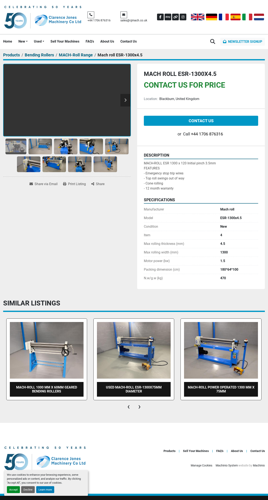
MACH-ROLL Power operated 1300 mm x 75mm (133, 389)
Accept (13, 489)
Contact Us (128, 41)
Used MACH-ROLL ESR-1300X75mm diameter (46, 389)
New (21, 41)
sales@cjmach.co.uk (133, 20)
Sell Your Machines (64, 41)
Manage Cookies (201, 465)
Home (7, 41)
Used (38, 41)
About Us (107, 41)
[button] (23, 41)
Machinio (259, 465)
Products (169, 451)
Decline (27, 489)
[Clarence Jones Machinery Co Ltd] (45, 458)
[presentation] (128, 406)
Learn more (45, 489)
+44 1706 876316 (99, 20)
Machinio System (227, 465)
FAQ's (90, 41)
